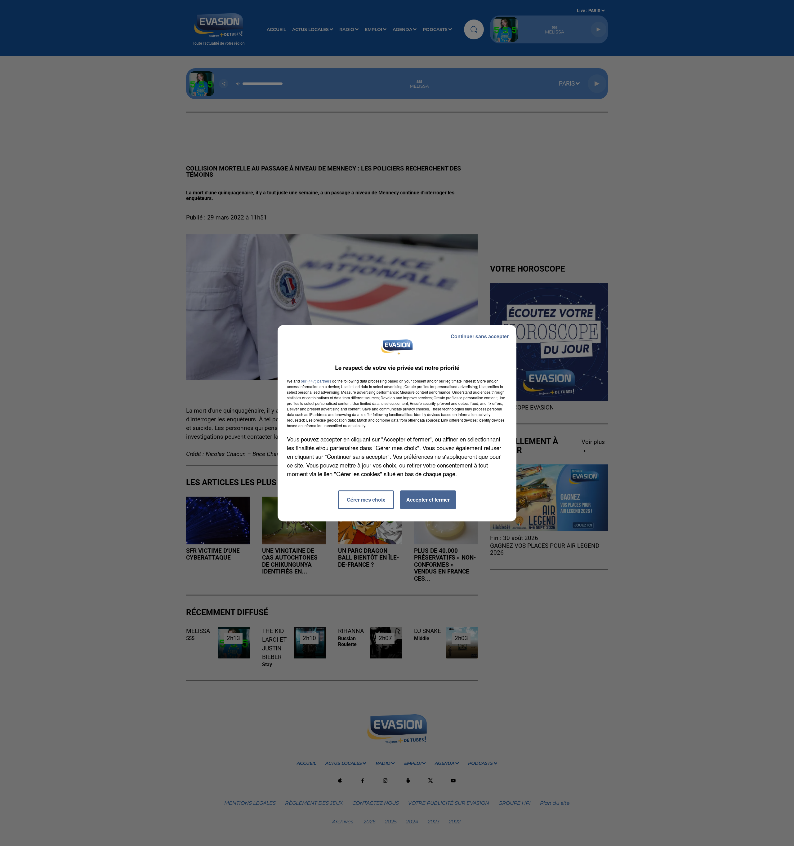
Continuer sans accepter (480, 336)
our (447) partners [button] (316, 380)
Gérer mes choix (366, 499)
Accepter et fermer (428, 499)
